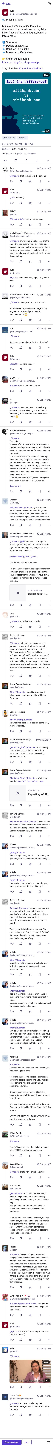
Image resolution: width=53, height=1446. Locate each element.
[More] (47, 160)
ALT (47, 131)
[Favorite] (26, 160)
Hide (46, 75)
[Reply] (5, 160)
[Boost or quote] (16, 160)
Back (8, 3)
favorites (30, 154)
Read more (14, 486)
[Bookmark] (37, 160)
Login (26, 1442)
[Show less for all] (49, 3)
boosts (7, 154)
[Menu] (48, 1442)
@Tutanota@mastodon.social (23, 1303)
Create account (11, 1442)
